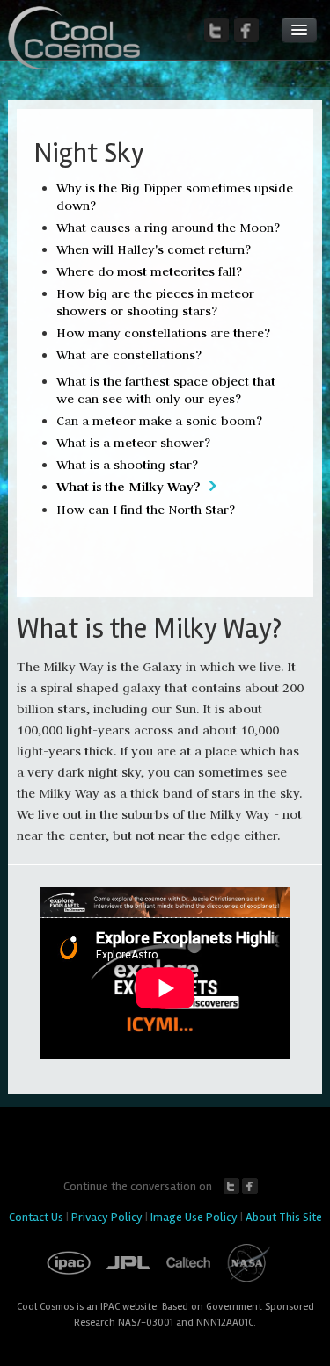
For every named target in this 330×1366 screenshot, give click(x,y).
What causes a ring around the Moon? (168, 227)
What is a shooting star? (127, 465)
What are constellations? (129, 355)
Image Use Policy (194, 1217)
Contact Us (36, 1217)
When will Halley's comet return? (153, 249)
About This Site (284, 1217)
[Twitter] (216, 30)
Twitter (231, 1186)
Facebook (250, 1186)
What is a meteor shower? (133, 443)
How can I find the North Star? (145, 509)
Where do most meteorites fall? (149, 271)
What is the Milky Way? (128, 486)
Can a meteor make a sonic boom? (159, 421)
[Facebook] (246, 30)
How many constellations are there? (163, 333)
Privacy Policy (107, 1217)
